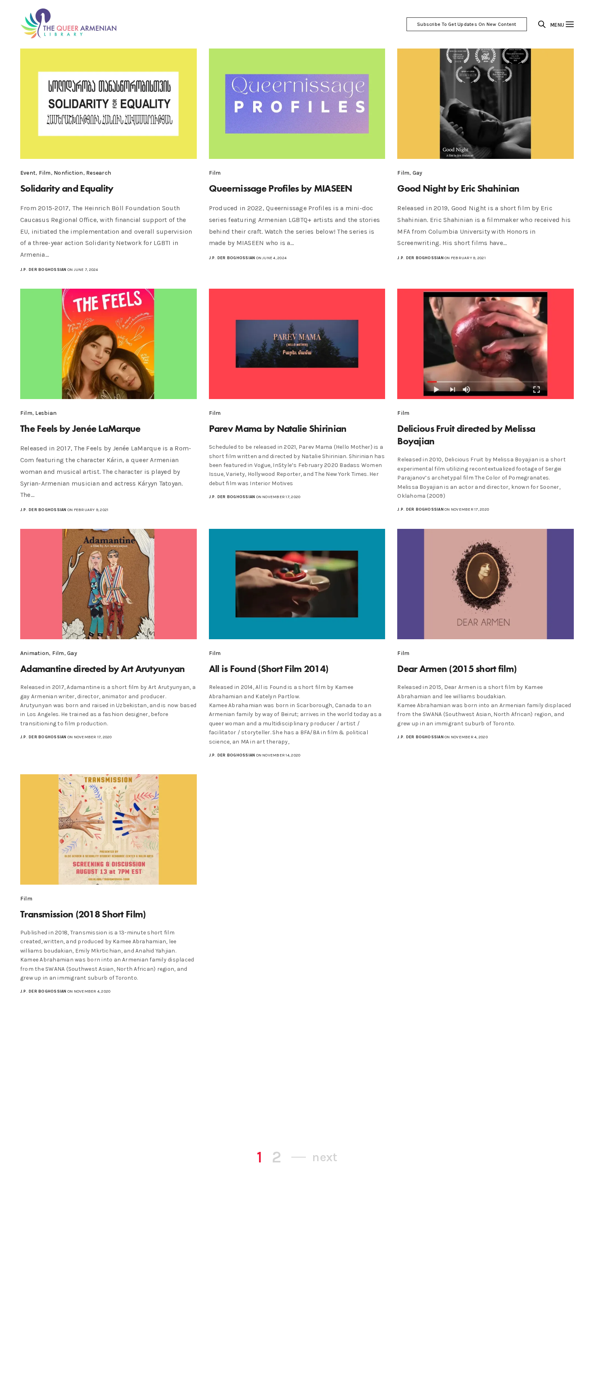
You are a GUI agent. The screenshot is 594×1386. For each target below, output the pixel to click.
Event (28, 172)
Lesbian (46, 413)
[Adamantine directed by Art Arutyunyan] (108, 584)
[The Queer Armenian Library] (69, 24)
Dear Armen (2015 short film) (456, 668)
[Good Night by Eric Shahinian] (485, 104)
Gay (418, 172)
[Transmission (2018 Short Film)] (108, 829)
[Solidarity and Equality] (108, 104)
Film (45, 172)
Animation (34, 653)
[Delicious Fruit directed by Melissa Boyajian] (485, 344)
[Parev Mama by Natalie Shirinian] (297, 344)
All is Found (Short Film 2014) (268, 668)
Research (98, 172)
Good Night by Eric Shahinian (458, 188)
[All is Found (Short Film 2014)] (297, 584)
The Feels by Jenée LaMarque (80, 428)
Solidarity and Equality (66, 188)
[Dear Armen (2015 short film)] (485, 584)
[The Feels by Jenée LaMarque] (108, 344)
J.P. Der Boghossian (43, 269)
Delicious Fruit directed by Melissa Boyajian (466, 434)
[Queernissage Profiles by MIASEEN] (297, 104)
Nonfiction (68, 172)
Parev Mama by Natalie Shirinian (278, 428)
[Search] (542, 24)
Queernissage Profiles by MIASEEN (280, 188)
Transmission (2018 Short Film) (82, 914)
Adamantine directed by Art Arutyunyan (102, 668)
